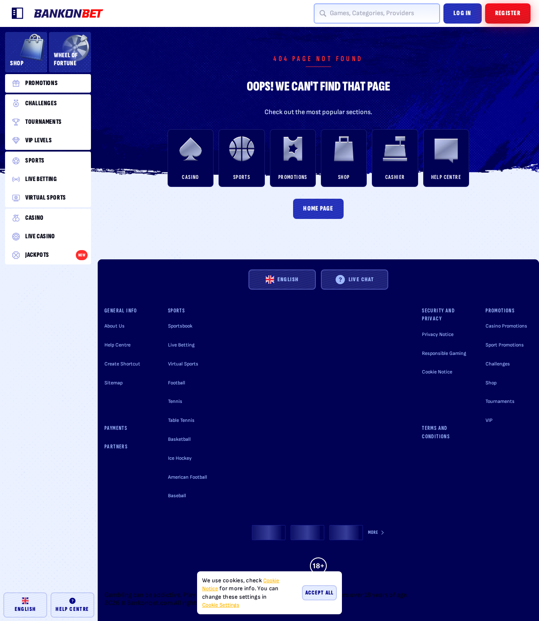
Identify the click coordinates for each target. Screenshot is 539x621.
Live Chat (361, 279)
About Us (114, 326)
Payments (115, 428)
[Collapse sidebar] (18, 13)
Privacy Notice (438, 334)
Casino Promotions (506, 326)
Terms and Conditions (436, 432)
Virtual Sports (183, 364)
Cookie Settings (220, 605)
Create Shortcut (122, 364)
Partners (116, 446)
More (373, 532)
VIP (489, 420)
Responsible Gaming (444, 353)
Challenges (498, 364)
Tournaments (500, 401)
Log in (463, 13)
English (288, 279)
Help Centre (117, 345)
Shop (491, 383)
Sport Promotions (505, 345)
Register (507, 13)
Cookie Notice (437, 372)
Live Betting (181, 345)
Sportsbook (180, 326)
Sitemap (113, 383)
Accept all (319, 592)
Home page (318, 209)
